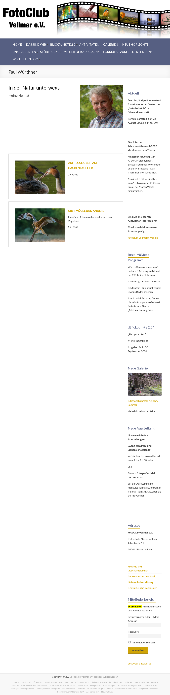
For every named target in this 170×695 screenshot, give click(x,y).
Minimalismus (68, 688)
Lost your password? (139, 663)
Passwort (133, 631)
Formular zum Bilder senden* (127, 52)
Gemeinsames (50, 682)
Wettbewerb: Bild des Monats (34, 685)
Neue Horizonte (135, 44)
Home (17, 44)
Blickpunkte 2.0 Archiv (101, 682)
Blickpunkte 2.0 (62, 44)
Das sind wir (36, 44)
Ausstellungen (109, 685)
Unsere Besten (24, 52)
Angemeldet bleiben (143, 642)
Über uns (38, 682)
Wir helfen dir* (25, 59)
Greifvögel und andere (86, 210)
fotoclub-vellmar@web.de (143, 237)
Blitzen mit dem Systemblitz (130, 685)
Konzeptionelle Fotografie (48, 688)
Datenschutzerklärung (140, 582)
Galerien (110, 44)
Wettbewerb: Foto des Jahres (62, 685)
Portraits (81, 688)
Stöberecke (49, 52)
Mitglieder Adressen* (81, 52)
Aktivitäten (89, 44)
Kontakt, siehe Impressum (142, 587)
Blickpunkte (95, 685)
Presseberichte (66, 682)
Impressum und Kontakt (141, 576)
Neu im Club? (107, 692)
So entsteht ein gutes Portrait (100, 688)
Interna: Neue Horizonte (126, 688)
